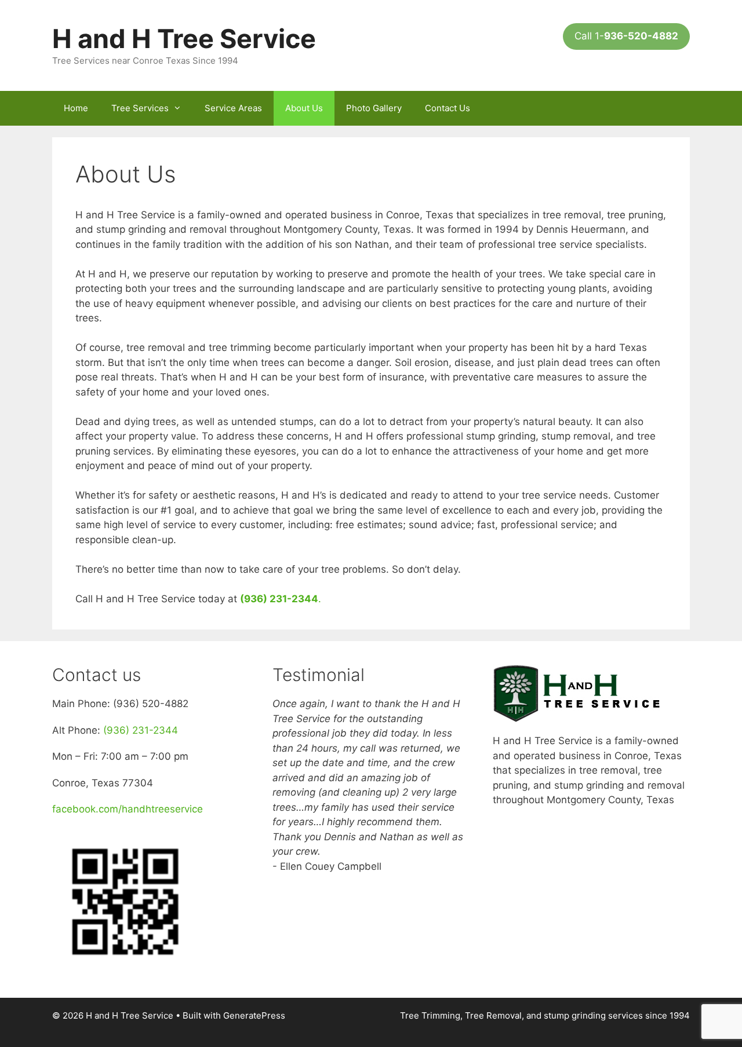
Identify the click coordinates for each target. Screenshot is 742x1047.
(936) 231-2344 (140, 730)
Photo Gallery (374, 108)
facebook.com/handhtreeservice (127, 809)
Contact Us (447, 108)
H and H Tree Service (184, 38)
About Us (304, 108)
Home (76, 108)
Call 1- (626, 36)
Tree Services (140, 108)
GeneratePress (254, 1015)
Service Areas (233, 108)
